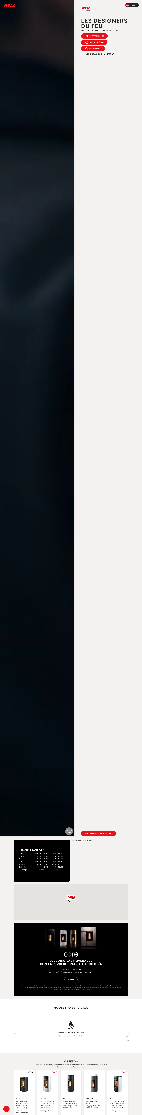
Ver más (71, 979)
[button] (71, 898)
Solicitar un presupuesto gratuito (99, 833)
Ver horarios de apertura (100, 54)
